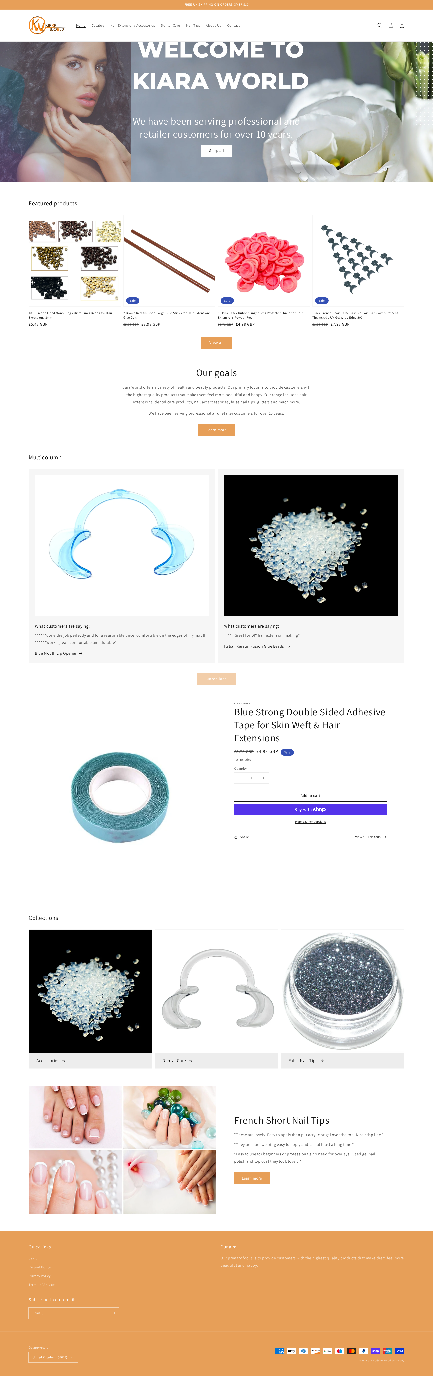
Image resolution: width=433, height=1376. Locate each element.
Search (34, 1258)
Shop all (216, 150)
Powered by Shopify (392, 1360)
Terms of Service (42, 1284)
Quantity (240, 768)
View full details (368, 837)
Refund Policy (40, 1267)
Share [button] (244, 837)
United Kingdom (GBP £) (50, 1357)
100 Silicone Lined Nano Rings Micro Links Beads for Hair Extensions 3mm (70, 315)
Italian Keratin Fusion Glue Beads (254, 646)
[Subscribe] (113, 1313)
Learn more (216, 429)
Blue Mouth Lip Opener (56, 653)
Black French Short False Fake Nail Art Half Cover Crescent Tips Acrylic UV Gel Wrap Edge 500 (355, 315)
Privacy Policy (39, 1276)
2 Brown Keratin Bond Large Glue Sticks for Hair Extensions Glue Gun (167, 315)
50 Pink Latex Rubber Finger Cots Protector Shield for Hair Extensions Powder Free (260, 315)
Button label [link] (216, 678)
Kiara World (373, 1360)
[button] (379, 25)
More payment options (310, 821)
